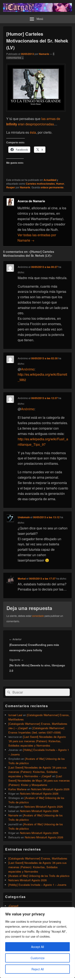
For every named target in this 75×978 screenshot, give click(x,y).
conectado (38, 615)
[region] (37, 942)
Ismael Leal (15, 715)
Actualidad (50, 180)
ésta (33, 132)
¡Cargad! (13, 906)
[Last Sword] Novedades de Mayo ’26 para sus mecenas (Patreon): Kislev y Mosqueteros (39, 780)
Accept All (37, 947)
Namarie (44, 54)
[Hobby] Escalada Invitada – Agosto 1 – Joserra (37, 885)
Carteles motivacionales (40, 183)
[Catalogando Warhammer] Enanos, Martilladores (37, 858)
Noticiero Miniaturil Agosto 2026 (50, 789)
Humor (60, 183)
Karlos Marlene (17, 789)
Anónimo (27, 369)
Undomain (24, 517)
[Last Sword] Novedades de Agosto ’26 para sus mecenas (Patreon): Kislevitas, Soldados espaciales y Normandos (37, 741)
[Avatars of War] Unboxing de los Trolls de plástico (38, 876)
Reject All (37, 969)
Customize (38, 958)
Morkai (22, 578)
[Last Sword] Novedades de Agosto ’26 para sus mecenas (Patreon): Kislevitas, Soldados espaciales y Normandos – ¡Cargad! (37, 771)
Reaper (10, 187)
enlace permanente (52, 187)
